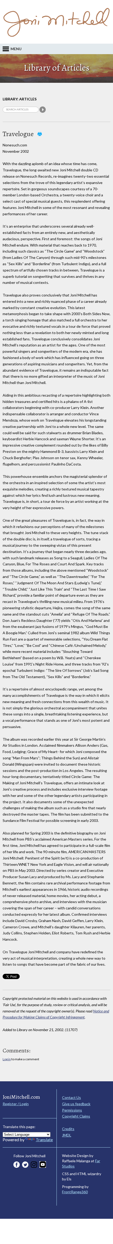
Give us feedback (76, 1104)
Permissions (72, 1110)
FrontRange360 (75, 1192)
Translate (44, 1139)
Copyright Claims (76, 1116)
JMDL (66, 1135)
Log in (7, 1059)
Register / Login (16, 1104)
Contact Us (71, 1097)
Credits (68, 1129)
